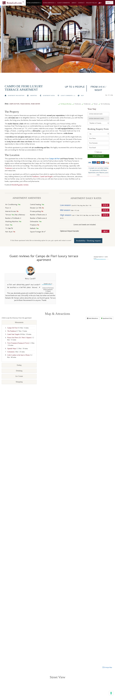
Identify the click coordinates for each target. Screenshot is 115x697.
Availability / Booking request (88, 240)
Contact (81, 3)
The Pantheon (11, 331)
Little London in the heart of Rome (18, 355)
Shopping (19, 382)
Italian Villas (91, 3)
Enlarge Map (108, 667)
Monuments (19, 322)
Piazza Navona (25, 104)
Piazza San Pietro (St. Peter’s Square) (19, 337)
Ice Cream (19, 376)
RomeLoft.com (15, 2)
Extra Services (48, 3)
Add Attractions (93, 318)
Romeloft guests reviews (20, 185)
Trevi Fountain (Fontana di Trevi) (18, 343)
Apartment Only (107, 318)
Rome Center (35, 104)
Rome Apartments (33, 3)
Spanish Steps (11, 348)
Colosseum (10, 352)
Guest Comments (63, 3)
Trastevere (8, 168)
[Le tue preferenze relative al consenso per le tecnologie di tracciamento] (111, 693)
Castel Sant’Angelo (46, 176)
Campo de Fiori (14, 104)
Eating (19, 365)
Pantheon (35, 176)
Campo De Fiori (12, 328)
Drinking (19, 371)
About (74, 3)
